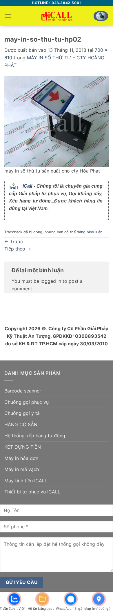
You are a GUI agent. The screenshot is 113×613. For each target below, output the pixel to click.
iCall (27, 186)
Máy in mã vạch (21, 469)
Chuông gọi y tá (22, 413)
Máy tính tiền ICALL (25, 481)
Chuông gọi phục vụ (26, 402)
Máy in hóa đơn (21, 458)
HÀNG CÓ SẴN (20, 424)
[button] (7, 16)
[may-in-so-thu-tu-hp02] (56, 121)
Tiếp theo (17, 249)
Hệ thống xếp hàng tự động (34, 435)
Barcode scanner (22, 391)
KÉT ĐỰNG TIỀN (22, 447)
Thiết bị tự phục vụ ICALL (32, 492)
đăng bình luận (89, 232)
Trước (13, 241)
